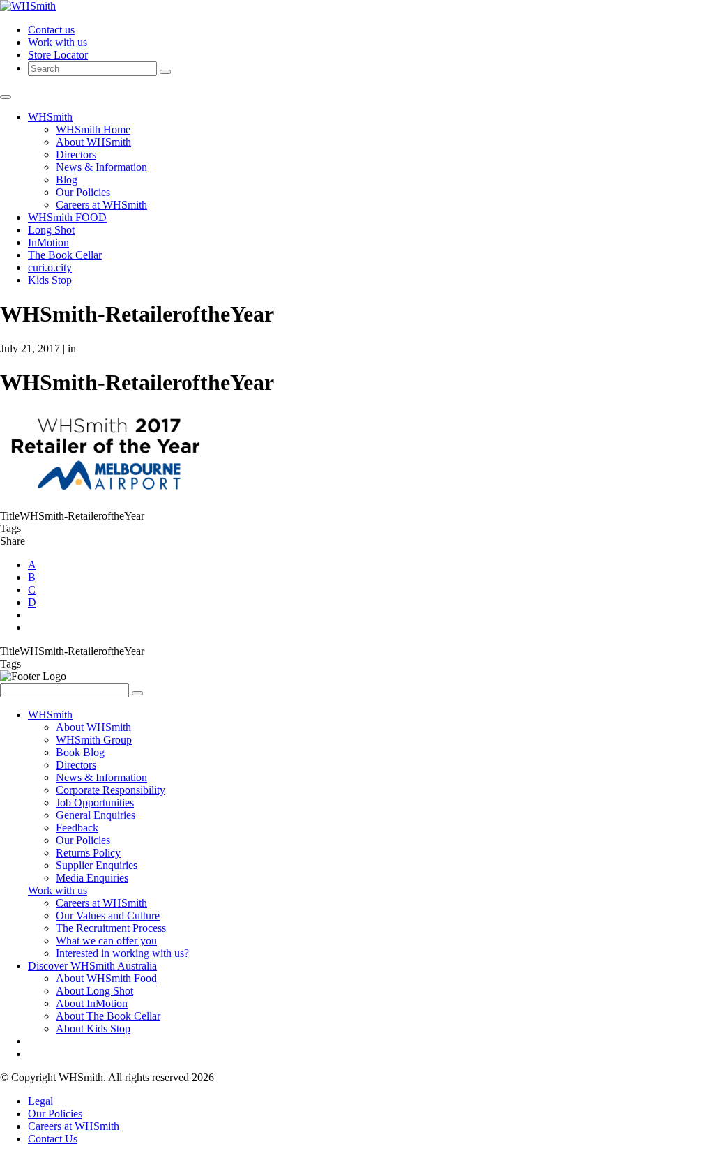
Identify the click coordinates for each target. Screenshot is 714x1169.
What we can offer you (106, 940)
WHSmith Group (94, 740)
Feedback (77, 828)
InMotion (48, 242)
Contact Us (52, 1139)
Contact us (51, 30)
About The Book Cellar (108, 1016)
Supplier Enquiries (96, 865)
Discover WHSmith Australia (92, 966)
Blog (66, 180)
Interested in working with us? (122, 953)
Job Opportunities (95, 802)
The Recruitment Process (111, 928)
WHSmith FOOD (67, 217)
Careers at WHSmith (101, 205)
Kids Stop (50, 280)
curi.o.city (50, 267)
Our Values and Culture (108, 915)
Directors (76, 154)
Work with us (57, 42)
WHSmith (50, 117)
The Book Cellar (65, 255)
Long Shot (51, 230)
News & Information (101, 167)
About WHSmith (93, 142)
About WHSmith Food (106, 978)
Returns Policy (88, 853)
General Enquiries (95, 815)
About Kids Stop (93, 1028)
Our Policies (83, 192)
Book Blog (80, 752)
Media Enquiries (92, 878)
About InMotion (92, 1003)
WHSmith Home (93, 129)
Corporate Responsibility (110, 790)
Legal (40, 1101)
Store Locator (58, 55)
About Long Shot (94, 991)
